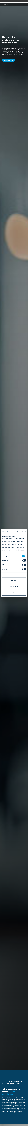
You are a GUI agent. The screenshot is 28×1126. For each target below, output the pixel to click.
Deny (14, 592)
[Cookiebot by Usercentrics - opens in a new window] (17, 531)
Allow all (14, 580)
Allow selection (14, 586)
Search (22, 1)
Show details (20, 575)
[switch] (24, 560)
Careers (7, 1)
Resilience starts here (8, 60)
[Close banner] (25, 531)
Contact (14, 1)
